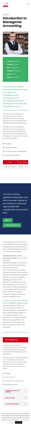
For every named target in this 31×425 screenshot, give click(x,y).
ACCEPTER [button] (18, 422)
